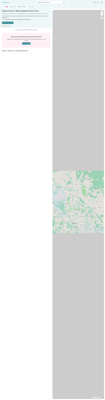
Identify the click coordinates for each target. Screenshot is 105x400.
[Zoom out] (102, 14)
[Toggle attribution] (102, 397)
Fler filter (31, 6)
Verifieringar (22, 6)
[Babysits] (6, 2)
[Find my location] (102, 18)
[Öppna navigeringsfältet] (102, 2)
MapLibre (93, 397)
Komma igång (26, 43)
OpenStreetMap (99, 397)
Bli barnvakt (96, 2)
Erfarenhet (13, 6)
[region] (78, 204)
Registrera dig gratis (8, 22)
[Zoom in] (102, 12)
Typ (5, 6)
